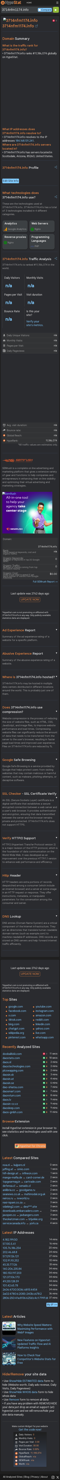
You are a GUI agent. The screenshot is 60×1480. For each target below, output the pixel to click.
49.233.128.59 (11, 1281)
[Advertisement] (30, 94)
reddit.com (42, 1019)
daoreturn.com (12, 1095)
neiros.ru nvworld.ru (16, 1198)
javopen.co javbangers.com (21, 1215)
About (44, 1476)
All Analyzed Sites (12, 1476)
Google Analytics (17, 229)
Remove (14, 1399)
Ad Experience (30, 630)
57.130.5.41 (9, 1244)
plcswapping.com (13, 1070)
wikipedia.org (16, 1033)
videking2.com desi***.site (20, 1206)
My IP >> (52, 1304)
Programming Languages (40, 238)
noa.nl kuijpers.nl (14, 1165)
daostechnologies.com (16, 1066)
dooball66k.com (12, 1054)
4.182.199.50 (10, 1239)
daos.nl (7, 1062)
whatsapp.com (45, 1037)
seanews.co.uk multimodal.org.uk (24, 1194)
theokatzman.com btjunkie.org (22, 1219)
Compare (46, 9)
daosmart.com (11, 1091)
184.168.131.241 (25, 140)
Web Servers (40, 223)
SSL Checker (30, 794)
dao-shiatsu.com (13, 1087)
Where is (30, 677)
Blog (26, 1476)
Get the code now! (30, 1429)
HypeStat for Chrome (32, 1146)
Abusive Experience (30, 653)
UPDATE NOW (30, 599)
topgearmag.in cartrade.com (22, 1181)
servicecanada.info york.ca (20, 1223)
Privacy (35, 1476)
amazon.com (43, 1015)
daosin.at (8, 1079)
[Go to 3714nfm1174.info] (36, 25)
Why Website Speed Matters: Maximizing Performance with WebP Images (34, 1328)
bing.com (13, 1024)
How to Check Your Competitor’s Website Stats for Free (36, 1359)
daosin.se (8, 1083)
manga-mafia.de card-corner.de (23, 1177)
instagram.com (45, 1011)
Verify (30, 838)
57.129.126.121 (11, 1256)
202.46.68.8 (10, 1252)
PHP (37, 246)
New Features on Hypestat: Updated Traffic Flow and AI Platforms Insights (34, 1344)
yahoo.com (42, 1028)
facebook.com (17, 1011)
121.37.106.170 (11, 1277)
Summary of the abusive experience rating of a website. (28, 662)
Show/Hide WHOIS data (23, 1392)
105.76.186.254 (12, 1248)
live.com (41, 1033)
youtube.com (44, 1006)
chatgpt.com (16, 1028)
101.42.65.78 (10, 1285)
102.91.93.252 (11, 1260)
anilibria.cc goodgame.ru (19, 1190)
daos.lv (7, 1099)
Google (30, 760)
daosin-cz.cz (10, 1104)
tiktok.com (14, 1019)
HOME (29, 2)
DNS (30, 916)
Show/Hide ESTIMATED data (26, 1381)
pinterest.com (17, 1037)
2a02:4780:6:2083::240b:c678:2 (22, 1294)
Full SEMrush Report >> (45, 581)
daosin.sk (8, 1074)
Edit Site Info (10, 181)
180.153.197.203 (12, 1273)
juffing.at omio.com (16, 1169)
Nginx (38, 229)
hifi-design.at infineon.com (20, 1173)
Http (30, 875)
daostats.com (11, 1058)
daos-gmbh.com (12, 1112)
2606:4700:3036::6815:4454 (20, 1289)
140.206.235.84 (12, 1269)
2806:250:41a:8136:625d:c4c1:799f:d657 (27, 1298)
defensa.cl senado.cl (17, 1186)
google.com (15, 1006)
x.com (12, 1015)
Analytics (10, 223)
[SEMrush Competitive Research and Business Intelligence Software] (17, 460)
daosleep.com (11, 1108)
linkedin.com (43, 1024)
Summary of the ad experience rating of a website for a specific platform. (25, 638)
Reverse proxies (15, 237)
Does (30, 709)
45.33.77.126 (10, 1264)
